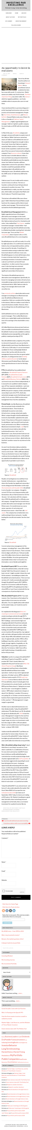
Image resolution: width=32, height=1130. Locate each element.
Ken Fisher (7, 115)
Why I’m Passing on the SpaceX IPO (12, 1012)
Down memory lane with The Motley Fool (14, 1029)
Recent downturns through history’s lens (18, 1094)
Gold (26, 1039)
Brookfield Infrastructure (18, 377)
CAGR (21, 713)
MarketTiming (19, 1052)
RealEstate (16, 811)
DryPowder (6, 1039)
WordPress (20, 1126)
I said (22, 427)
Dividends (16, 809)
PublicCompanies (10, 1059)
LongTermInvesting (11, 1048)
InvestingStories (23, 1042)
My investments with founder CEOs (12, 488)
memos (27, 97)
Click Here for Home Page (10, 904)
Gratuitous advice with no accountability (15, 823)
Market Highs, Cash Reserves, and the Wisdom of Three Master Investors (13, 1075)
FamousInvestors (7, 811)
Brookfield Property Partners (19, 372)
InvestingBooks (12, 1042)
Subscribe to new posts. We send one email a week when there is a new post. (15, 916)
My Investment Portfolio (17, 808)
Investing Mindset (7, 956)
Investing (6, 808)
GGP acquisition (24, 758)
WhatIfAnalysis (26, 1062)
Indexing (4, 1042)
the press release (16, 153)
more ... (21, 993)
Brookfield (16, 133)
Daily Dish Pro (20, 1124)
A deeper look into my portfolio (11, 943)
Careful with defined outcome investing (16, 821)
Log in (26, 1126)
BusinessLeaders (8, 809)
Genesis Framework (10, 1126)
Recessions (4, 1062)
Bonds (3, 1036)
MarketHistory (7, 1052)
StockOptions (12, 1062)
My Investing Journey (8, 960)
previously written (9, 293)
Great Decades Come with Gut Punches (14, 1008)
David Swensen (15, 115)
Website (4, 880)
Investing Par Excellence (16, 3)
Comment (5, 838)
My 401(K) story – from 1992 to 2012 (13, 931)
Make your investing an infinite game (17, 1105)
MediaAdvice (6, 1055)
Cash (20, 1037)
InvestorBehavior (9, 1045)
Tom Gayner (20, 223)
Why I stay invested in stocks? (11, 935)
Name (4, 862)
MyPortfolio (16, 1055)
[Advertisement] (16, 47)
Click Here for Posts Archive (10, 907)
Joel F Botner (5, 1113)
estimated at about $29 (9, 792)
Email (4, 871)
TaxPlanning (20, 1062)
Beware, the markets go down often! (13, 939)
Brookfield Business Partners (13, 379)
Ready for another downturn (14, 1084)
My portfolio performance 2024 (16, 1110)
